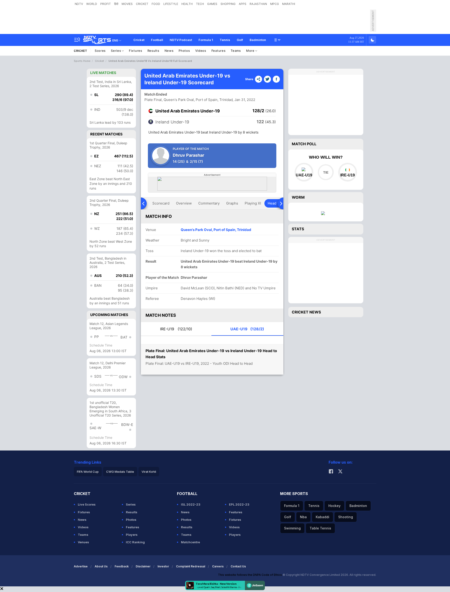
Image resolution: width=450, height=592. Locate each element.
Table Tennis (320, 528)
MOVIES (127, 4)
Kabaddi (322, 517)
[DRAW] (326, 172)
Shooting (345, 517)
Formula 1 (206, 40)
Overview (184, 203)
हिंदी (116, 4)
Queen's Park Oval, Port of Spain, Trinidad (216, 229)
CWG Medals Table (120, 471)
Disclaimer (143, 566)
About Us (101, 566)
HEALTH (187, 4)
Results (153, 50)
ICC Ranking (135, 542)
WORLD (91, 4)
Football (157, 40)
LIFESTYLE (170, 4)
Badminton (258, 40)
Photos (184, 50)
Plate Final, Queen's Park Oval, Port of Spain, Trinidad (188, 99)
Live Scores (87, 504)
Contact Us (238, 566)
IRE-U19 (176, 329)
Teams (236, 50)
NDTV (79, 4)
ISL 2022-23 (190, 504)
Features (218, 50)
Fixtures (135, 50)
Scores (100, 50)
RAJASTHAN (258, 4)
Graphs (232, 203)
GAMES (212, 4)
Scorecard (160, 203)
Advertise (81, 566)
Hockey (334, 506)
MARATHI (288, 4)
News (169, 50)
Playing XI (253, 203)
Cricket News (306, 312)
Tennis (225, 40)
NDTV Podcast (181, 40)
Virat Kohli (149, 471)
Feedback (122, 566)
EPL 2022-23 (239, 504)
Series (116, 50)
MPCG (274, 4)
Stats (298, 229)
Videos (200, 50)
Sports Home (82, 61)
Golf (240, 40)
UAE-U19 (247, 329)
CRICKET (142, 4)
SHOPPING (228, 4)
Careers (218, 566)
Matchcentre (190, 542)
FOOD (156, 4)
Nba (303, 517)
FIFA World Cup (88, 471)
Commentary (209, 203)
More (250, 50)
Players (132, 534)
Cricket (138, 40)
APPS (242, 4)
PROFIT (105, 4)
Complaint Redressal (190, 566)
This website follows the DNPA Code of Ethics (250, 575)
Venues (83, 542)
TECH (200, 4)
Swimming (292, 528)
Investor (163, 566)
